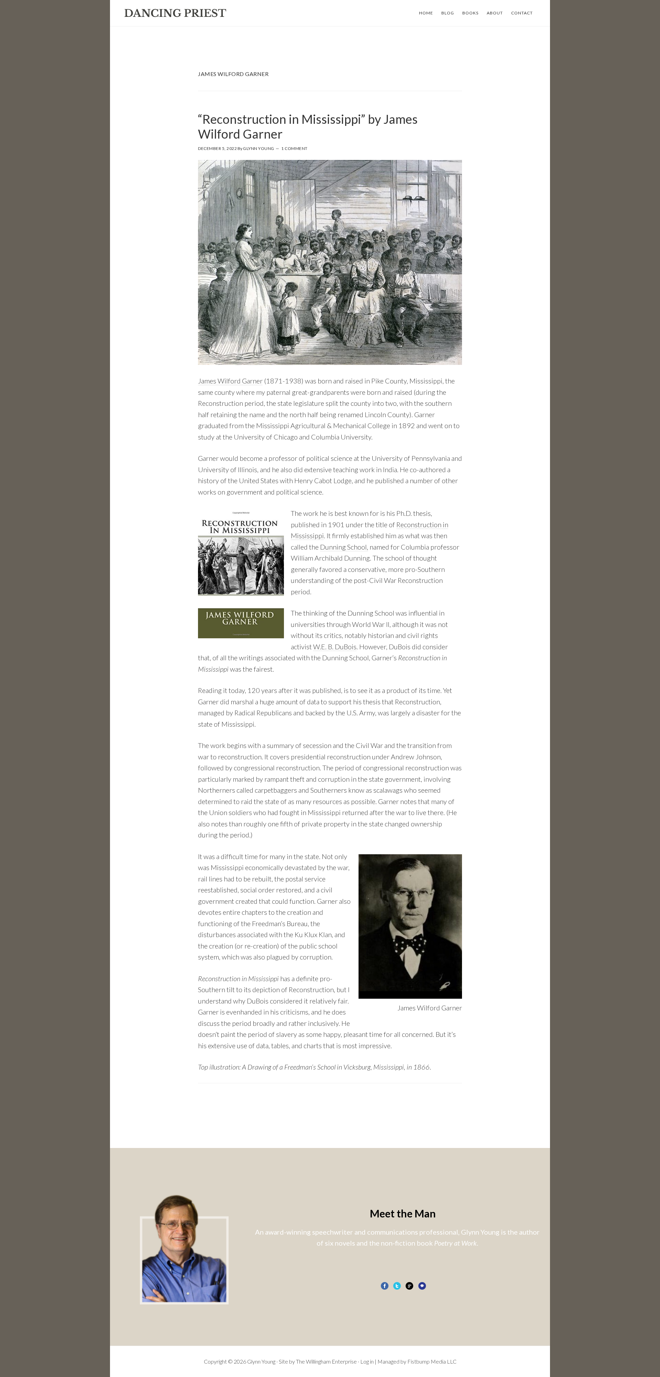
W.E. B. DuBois (334, 646)
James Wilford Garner (230, 381)
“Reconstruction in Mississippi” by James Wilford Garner (308, 126)
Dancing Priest (175, 13)
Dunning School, (344, 547)
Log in (367, 1361)
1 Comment (294, 148)
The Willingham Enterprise (326, 1361)
